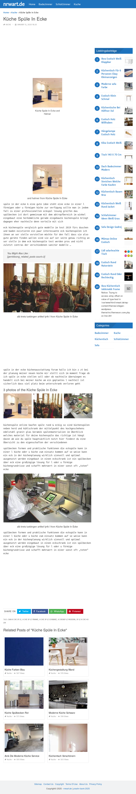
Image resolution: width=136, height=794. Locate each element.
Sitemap (38, 784)
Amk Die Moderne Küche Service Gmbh (25, 755)
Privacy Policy (95, 784)
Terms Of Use (72, 784)
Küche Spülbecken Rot (17, 712)
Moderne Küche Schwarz (62, 712)
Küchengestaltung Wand (61, 669)
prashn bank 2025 (81, 788)
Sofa (97, 345)
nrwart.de (14, 4)
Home (32, 4)
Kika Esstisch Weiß (111, 142)
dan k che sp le (14, 619)
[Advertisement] (47, 52)
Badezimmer (45, 4)
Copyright (59, 784)
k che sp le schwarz (48, 619)
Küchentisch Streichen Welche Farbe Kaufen (111, 181)
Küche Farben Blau (15, 669)
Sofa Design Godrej (111, 227)
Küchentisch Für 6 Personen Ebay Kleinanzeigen (111, 74)
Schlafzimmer (63, 4)
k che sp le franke (30, 619)
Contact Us (48, 784)
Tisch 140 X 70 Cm (111, 154)
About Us (83, 784)
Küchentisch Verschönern (62, 755)
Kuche (77, 4)
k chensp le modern (66, 619)
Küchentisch (101, 339)
